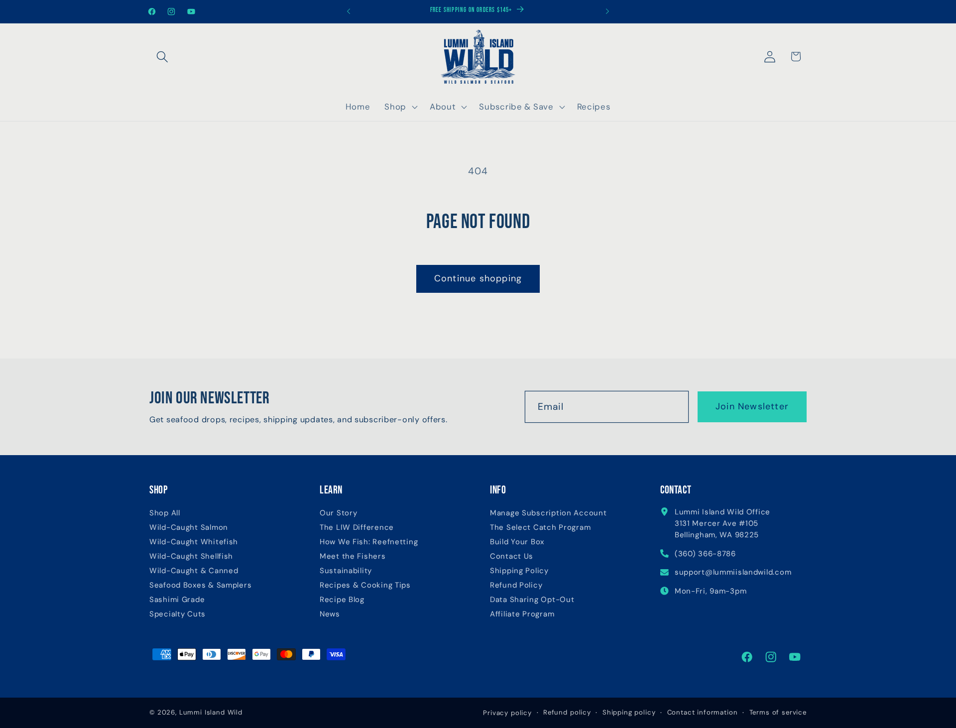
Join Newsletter (752, 406)
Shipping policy (629, 712)
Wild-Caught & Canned (193, 571)
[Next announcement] (607, 11)
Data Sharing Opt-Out (532, 600)
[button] (162, 56)
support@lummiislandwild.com (733, 572)
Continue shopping (478, 278)
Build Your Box (517, 542)
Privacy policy (507, 713)
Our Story (338, 513)
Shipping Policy (519, 571)
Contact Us (511, 556)
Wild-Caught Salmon (188, 527)
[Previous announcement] (348, 11)
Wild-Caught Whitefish (193, 542)
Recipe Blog (342, 600)
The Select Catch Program (540, 527)
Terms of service (778, 712)
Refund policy (567, 712)
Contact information (702, 712)
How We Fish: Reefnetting (369, 542)
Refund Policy (516, 585)
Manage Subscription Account (548, 513)
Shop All (164, 513)
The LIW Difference (357, 527)
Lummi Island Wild (210, 712)
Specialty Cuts (177, 614)
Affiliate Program (522, 614)
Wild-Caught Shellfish (191, 556)
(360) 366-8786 (705, 554)
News (330, 614)
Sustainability (346, 571)
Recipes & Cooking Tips (365, 585)
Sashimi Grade (177, 600)
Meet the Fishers (353, 556)
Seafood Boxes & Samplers (200, 585)
